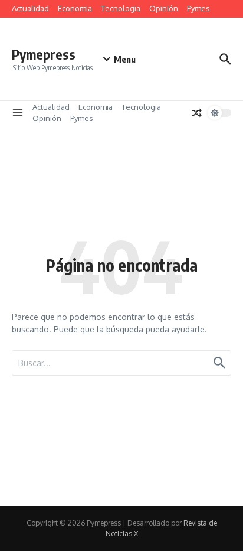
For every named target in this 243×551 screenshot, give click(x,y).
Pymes (198, 8)
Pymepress (43, 54)
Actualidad (30, 8)
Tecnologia (120, 8)
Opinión (163, 8)
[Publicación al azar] (197, 113)
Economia (75, 8)
